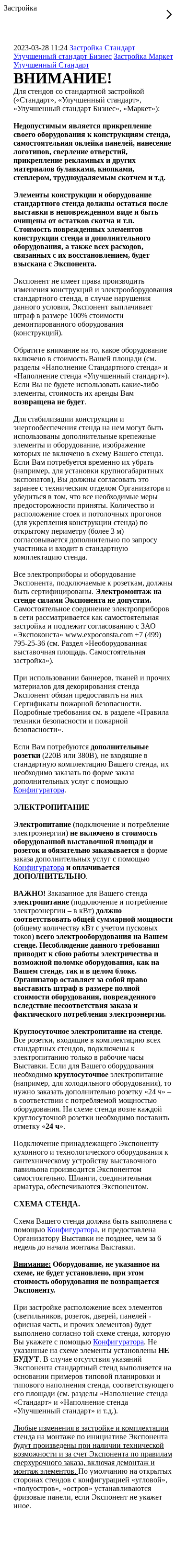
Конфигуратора (38, 790)
